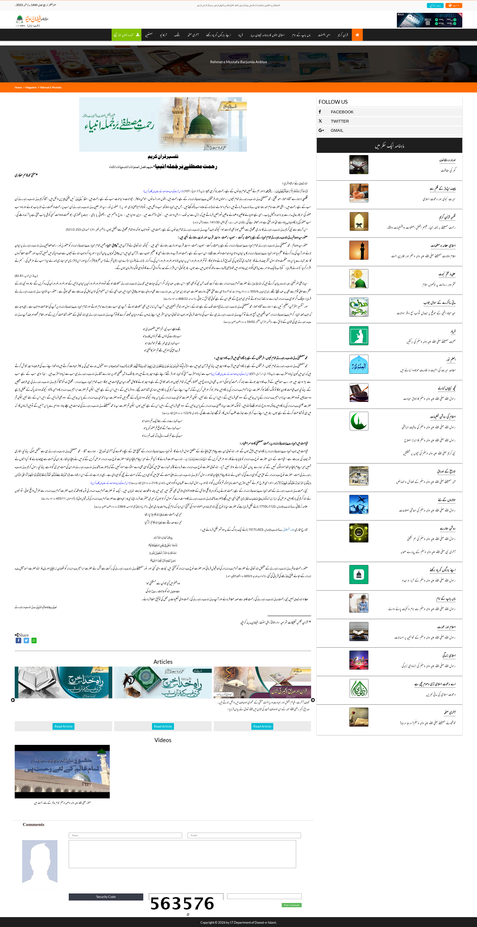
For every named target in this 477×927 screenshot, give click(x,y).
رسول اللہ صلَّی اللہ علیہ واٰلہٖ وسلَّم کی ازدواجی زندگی (428, 665)
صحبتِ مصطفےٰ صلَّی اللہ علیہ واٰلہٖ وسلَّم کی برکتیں (431, 341)
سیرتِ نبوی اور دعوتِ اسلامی (439, 198)
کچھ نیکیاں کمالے (447, 387)
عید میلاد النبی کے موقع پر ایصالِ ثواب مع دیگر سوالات (426, 312)
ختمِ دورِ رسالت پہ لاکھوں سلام (438, 284)
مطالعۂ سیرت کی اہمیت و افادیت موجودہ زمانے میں (427, 369)
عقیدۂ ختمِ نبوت (447, 273)
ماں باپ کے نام (301, 34)
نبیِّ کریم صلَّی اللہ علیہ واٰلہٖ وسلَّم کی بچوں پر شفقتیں (429, 453)
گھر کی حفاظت (448, 170)
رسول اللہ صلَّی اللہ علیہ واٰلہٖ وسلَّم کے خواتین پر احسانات (424, 637)
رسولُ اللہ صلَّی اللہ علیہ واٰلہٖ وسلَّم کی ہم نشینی (431, 538)
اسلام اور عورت (446, 626)
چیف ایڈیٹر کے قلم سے (443, 188)
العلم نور (451, 359)
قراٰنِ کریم (343, 34)
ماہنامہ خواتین (435, 5)
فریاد (240, 34)
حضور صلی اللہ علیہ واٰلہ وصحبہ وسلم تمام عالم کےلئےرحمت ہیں (62, 802)
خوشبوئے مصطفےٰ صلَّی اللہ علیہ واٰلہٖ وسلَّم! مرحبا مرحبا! (427, 722)
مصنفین (149, 34)
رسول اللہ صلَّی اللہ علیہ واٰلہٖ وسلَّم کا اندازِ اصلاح (429, 439)
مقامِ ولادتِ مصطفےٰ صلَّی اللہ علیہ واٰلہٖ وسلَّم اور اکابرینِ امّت (423, 255)
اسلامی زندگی (449, 655)
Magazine (31, 87)
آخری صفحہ (193, 34)
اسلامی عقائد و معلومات (443, 245)
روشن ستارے (448, 528)
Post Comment (291, 905)
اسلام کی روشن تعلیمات (443, 416)
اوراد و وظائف (447, 159)
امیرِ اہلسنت (324, 34)
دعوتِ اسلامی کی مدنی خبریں (440, 694)
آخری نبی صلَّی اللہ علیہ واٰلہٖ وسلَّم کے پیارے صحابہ (428, 551)
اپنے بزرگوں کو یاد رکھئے (218, 34)
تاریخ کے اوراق (446, 471)
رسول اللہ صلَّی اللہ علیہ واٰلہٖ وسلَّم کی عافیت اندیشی (428, 426)
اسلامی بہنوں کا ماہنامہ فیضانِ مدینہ (267, 34)
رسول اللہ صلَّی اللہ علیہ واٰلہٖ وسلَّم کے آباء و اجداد (428, 580)
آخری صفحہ (450, 712)
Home (18, 87)
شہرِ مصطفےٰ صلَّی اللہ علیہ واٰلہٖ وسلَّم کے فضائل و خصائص (425, 481)
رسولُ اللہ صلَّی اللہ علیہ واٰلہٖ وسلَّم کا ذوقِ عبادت (429, 398)
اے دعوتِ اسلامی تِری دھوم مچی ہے (435, 683)
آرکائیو (163, 34)
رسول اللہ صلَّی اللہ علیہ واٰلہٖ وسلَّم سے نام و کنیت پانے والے (421, 608)
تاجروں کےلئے (447, 499)
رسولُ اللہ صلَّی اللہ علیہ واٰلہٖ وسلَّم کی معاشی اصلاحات (427, 510)
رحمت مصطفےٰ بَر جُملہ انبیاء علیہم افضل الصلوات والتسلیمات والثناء (421, 227)
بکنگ (177, 34)
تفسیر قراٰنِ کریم (447, 216)
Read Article (63, 726)
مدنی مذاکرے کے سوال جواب (440, 302)
